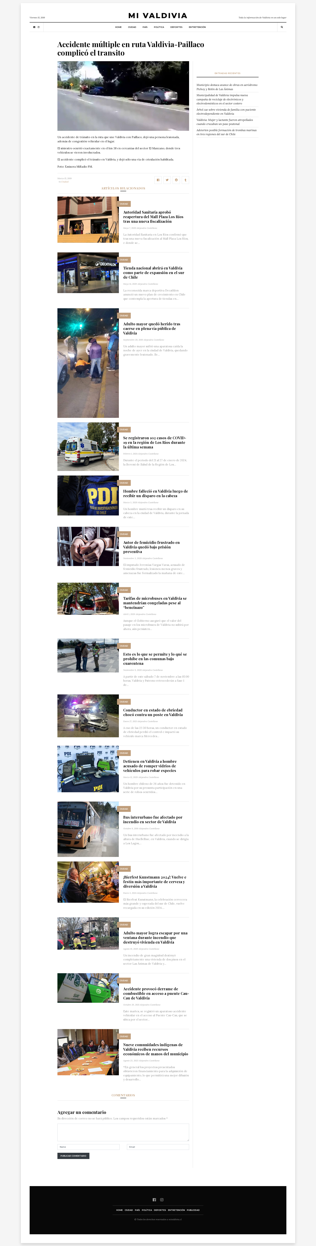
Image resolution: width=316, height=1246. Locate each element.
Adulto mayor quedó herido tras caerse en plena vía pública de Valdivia (151, 328)
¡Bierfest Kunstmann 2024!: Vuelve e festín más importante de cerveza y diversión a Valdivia (154, 882)
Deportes (176, 27)
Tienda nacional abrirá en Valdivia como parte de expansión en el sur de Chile (153, 272)
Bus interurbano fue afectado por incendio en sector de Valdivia (153, 819)
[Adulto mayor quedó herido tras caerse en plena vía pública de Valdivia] (88, 363)
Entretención (197, 27)
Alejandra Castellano (147, 228)
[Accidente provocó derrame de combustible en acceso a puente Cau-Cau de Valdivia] (88, 987)
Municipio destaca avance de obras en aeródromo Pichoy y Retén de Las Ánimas (227, 87)
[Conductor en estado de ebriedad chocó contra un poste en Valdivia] (88, 715)
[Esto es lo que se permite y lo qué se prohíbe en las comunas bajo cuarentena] (88, 655)
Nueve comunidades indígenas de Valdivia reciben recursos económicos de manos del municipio (155, 1049)
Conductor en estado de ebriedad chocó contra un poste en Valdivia (153, 712)
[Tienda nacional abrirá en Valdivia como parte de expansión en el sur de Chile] (88, 272)
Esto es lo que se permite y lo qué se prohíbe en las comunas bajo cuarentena (155, 659)
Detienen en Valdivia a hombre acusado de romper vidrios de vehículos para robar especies (150, 766)
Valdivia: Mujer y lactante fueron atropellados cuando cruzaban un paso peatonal (225, 122)
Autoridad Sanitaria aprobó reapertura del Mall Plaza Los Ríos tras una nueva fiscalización (153, 217)
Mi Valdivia (158, 15)
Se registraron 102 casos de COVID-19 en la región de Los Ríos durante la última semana (154, 442)
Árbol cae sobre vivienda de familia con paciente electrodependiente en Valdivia (226, 112)
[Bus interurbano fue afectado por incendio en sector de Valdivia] (88, 829)
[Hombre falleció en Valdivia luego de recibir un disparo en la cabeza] (88, 495)
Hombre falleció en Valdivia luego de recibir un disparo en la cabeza (155, 493)
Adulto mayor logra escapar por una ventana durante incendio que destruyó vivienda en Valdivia (155, 937)
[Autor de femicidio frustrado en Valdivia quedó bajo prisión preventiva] (88, 546)
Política (159, 27)
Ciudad (132, 27)
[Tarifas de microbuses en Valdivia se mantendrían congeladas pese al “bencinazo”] (88, 598)
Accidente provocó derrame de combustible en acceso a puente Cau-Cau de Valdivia (156, 993)
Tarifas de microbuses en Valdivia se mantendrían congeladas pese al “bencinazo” (155, 603)
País (145, 27)
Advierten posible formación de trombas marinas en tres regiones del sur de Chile (227, 132)
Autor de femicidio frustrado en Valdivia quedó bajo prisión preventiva (151, 547)
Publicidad (193, 1210)
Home (118, 27)
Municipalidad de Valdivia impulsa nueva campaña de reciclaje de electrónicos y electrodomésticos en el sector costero (222, 99)
